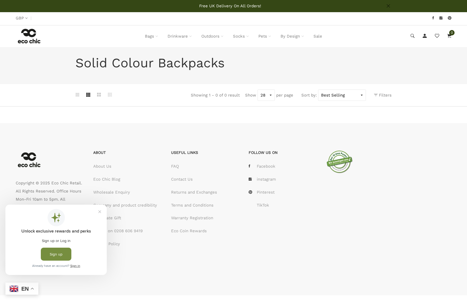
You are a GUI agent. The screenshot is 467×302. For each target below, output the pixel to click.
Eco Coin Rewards (189, 230)
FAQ (175, 166)
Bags (149, 36)
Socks (239, 36)
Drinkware (178, 36)
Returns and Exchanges (194, 192)
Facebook (266, 166)
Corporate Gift (107, 217)
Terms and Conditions (192, 205)
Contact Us (182, 179)
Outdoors (210, 36)
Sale (317, 36)
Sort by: (309, 95)
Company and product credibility (125, 205)
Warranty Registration (192, 217)
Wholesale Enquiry (111, 192)
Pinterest (266, 192)
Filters (385, 95)
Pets (262, 36)
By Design (290, 36)
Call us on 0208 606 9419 (118, 230)
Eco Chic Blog (106, 179)
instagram (266, 179)
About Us (102, 166)
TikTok (263, 205)
